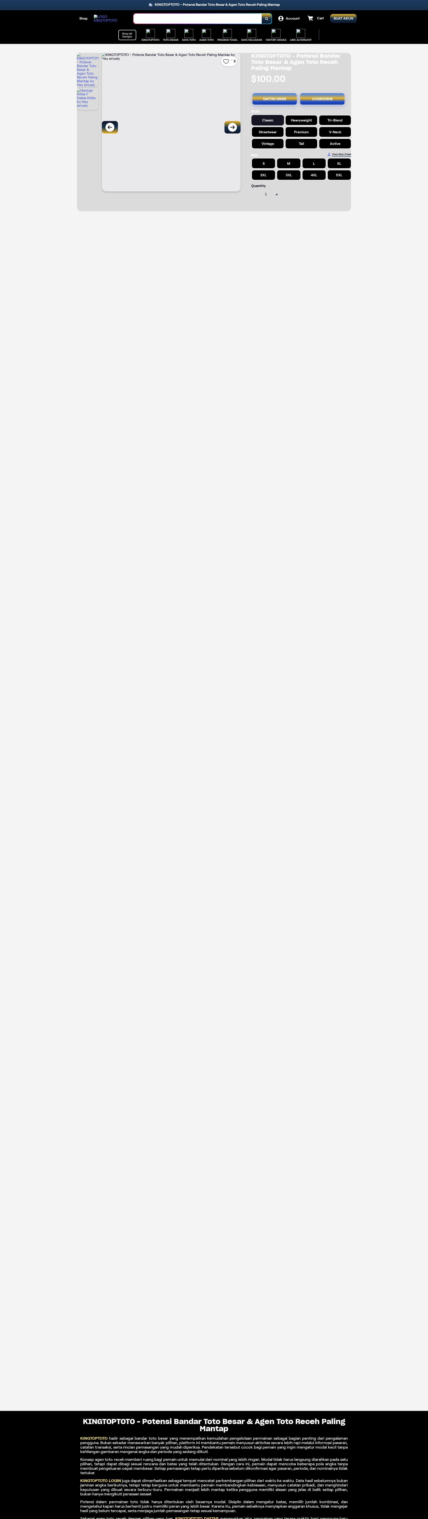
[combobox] (198, 19)
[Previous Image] (110, 127)
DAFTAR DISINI (274, 99)
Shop (83, 18)
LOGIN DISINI (322, 99)
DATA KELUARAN (251, 39)
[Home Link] (109, 18)
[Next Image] (232, 127)
